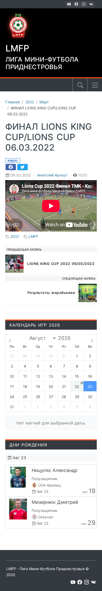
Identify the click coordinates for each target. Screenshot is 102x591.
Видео (13, 160)
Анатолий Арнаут (52, 175)
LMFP (33, 236)
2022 (14, 236)
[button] (95, 85)
